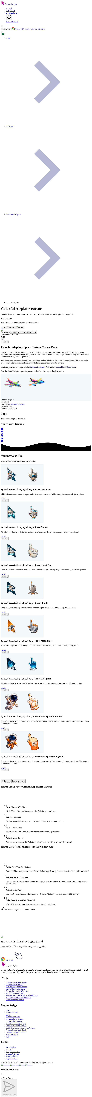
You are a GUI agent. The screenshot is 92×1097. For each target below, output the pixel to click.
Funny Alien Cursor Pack (39, 367)
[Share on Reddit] (46, 441)
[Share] (2, 339)
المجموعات (10, 11)
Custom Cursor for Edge (15, 985)
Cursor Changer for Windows (17, 991)
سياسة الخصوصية (13, 1052)
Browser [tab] (7, 782)
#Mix (18, 938)
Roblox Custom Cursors (15, 993)
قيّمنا (8, 1037)
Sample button (26, 332)
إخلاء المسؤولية (12, 1056)
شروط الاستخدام (12, 1054)
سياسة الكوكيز (11, 1059)
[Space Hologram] (22, 674)
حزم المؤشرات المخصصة (16, 1024)
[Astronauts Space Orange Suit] (22, 752)
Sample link (15, 332)
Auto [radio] (3, 327)
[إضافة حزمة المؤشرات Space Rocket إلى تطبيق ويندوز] (8, 538)
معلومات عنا (11, 1047)
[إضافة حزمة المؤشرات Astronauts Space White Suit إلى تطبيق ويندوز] (8, 730)
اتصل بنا (9, 1049)
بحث (7, 1010)
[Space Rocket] (22, 522)
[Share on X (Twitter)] (46, 431)
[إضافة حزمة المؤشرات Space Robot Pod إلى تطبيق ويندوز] (8, 576)
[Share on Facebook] (46, 429)
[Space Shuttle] (22, 598)
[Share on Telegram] (46, 439)
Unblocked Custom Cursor (16, 1026)
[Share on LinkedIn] (46, 436)
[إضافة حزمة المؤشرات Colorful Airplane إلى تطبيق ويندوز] (8, 342)
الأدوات (9, 15)
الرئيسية (9, 8)
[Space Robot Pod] (22, 560)
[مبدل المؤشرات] (3, 966)
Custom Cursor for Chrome (16, 982)
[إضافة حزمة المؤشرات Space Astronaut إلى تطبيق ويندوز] (8, 500)
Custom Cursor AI (13, 1017)
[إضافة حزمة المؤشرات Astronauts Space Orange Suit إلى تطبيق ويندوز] (8, 770)
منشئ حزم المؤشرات (14, 1019)
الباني (8, 1015)
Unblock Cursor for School (16, 1032)
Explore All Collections (10, 928)
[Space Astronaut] (22, 485)
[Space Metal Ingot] (22, 636)
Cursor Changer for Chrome (16, 987)
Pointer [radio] (20, 327)
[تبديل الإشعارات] (2, 31)
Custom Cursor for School (16, 1030)
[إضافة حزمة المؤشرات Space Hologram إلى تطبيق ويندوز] (8, 690)
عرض (3, 498)
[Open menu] (2, 26)
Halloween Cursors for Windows (18, 998)
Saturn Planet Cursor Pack (66, 367)
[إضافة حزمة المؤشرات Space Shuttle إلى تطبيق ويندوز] (8, 614)
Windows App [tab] (20, 782)
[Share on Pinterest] (46, 434)
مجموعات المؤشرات (14, 1021)
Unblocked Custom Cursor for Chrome (20, 1028)
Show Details (8, 1078)
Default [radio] (11, 327)
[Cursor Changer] (3, 4)
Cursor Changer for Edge (15, 989)
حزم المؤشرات (12, 13)
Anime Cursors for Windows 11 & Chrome (22, 995)
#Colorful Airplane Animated (31, 938)
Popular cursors (11, 1012)
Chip (34, 332)
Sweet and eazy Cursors (15, 1000)
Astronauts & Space (16, 404)
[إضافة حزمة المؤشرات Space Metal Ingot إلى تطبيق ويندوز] (8, 652)
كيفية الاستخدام (12, 22)
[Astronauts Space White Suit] (22, 712)
